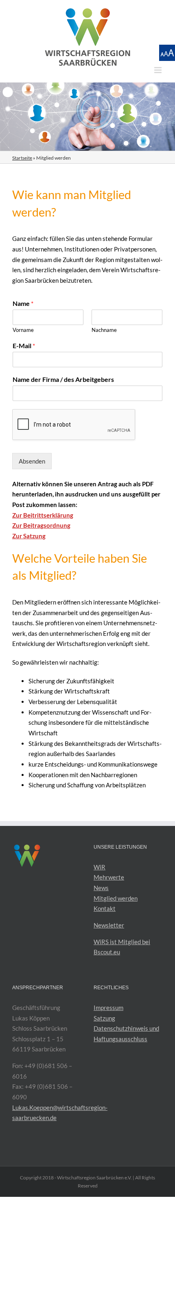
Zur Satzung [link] (29, 536)
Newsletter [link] (109, 925)
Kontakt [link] (105, 908)
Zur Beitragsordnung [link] (41, 525)
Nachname (104, 330)
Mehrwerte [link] (109, 877)
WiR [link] (99, 867)
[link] (87, 37)
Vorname (23, 330)
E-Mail (24, 345)
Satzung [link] (104, 1018)
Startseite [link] (22, 158)
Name (23, 303)
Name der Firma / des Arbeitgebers (63, 379)
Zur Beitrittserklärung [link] (42, 515)
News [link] (101, 887)
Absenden (32, 461)
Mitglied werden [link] (116, 898)
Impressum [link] (108, 1007)
